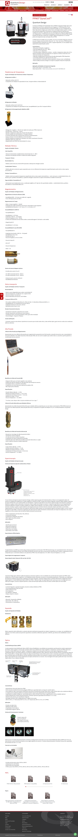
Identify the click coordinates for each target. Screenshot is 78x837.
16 (39, 786)
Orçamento (66, 4)
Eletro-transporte (40, 10)
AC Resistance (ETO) (30, 783)
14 (37, 786)
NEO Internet (57, 835)
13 (36, 786)
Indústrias (24, 827)
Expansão (62, 10)
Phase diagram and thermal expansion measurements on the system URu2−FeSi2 (47, 802)
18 (41, 786)
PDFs (71, 10)
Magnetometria (31, 10)
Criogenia (24, 819)
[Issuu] (51, 2)
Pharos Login (8, 826)
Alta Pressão (47, 10)
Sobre (6, 819)
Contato (7, 824)
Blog (6, 817)
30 (52, 786)
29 (51, 786)
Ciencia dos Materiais (26, 816)
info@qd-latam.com (64, 819)
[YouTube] (53, 2)
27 (49, 786)
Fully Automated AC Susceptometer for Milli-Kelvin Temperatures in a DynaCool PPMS (13, 802)
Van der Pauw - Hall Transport (64, 783)
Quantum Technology (26, 831)
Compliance (7, 827)
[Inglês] (71, 4)
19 (42, 786)
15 (38, 786)
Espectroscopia (55, 10)
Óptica (66, 10)
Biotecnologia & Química (27, 826)
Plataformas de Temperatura (12, 10)
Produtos (46, 4)
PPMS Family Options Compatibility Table (42, 67)
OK (70, 2)
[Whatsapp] (75, 834)
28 (50, 786)
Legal (6, 822)
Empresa (60, 4)
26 (48, 786)
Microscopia (24, 829)
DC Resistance (47, 783)
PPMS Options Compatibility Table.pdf (13, 784)
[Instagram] (46, 2)
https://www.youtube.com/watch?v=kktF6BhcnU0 (53, 69)
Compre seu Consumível (10, 829)
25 (47, 786)
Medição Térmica (23, 10)
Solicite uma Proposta (39, 15)
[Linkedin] (48, 2)
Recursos (53, 4)
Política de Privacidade (10, 821)
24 (46, 786)
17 (40, 786)
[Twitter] (49, 2)
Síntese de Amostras (26, 824)
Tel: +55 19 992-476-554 (38, 2)
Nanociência (24, 822)
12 (35, 786)
